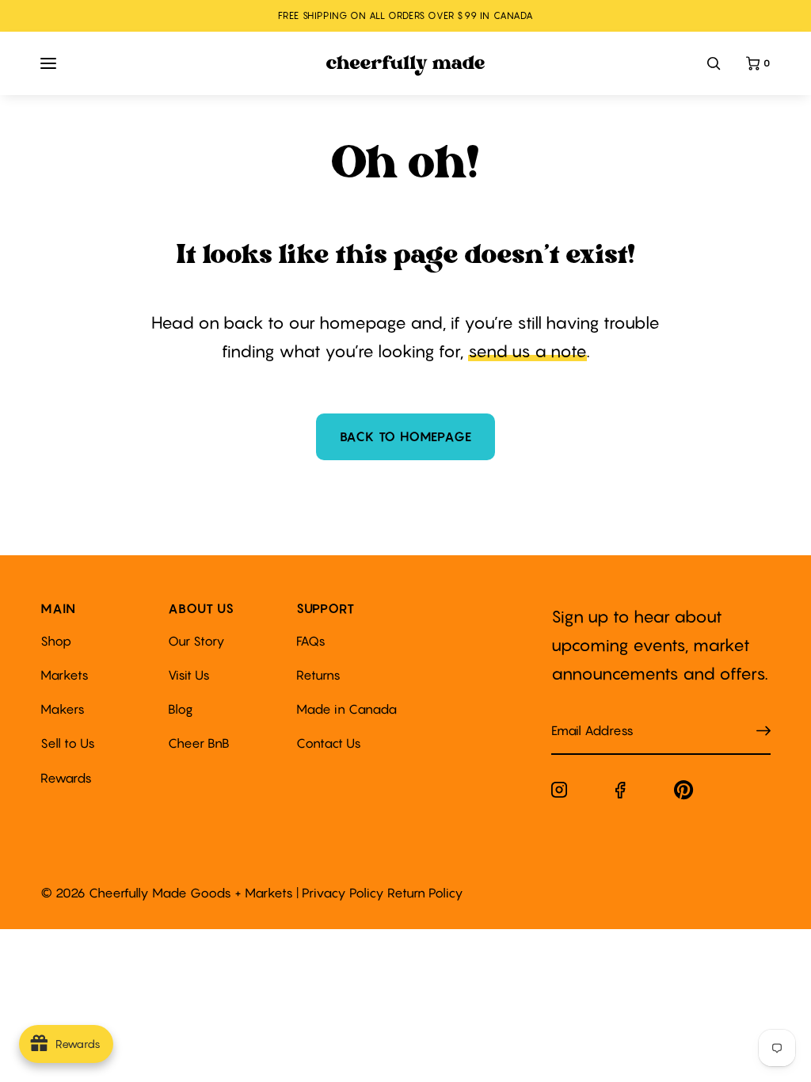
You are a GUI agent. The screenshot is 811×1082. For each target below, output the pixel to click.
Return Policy (425, 893)
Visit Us (189, 675)
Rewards (66, 778)
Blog (180, 709)
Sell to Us (67, 743)
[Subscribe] (763, 731)
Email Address (583, 715)
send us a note (527, 351)
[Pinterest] (684, 793)
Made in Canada (346, 709)
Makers (62, 709)
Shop (55, 641)
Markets (64, 675)
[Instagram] (559, 793)
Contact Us (328, 743)
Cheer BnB (199, 743)
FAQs (311, 641)
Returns (318, 675)
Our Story (196, 641)
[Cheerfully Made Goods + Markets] (406, 65)
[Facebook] (620, 793)
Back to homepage (406, 436)
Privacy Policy (343, 893)
